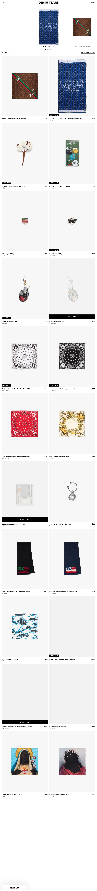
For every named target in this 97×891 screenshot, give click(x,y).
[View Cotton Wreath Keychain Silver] (72, 491)
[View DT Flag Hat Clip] (25, 221)
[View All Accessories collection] (45, 49)
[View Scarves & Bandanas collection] (47, 49)
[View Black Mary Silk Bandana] (25, 761)
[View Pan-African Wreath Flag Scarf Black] (25, 559)
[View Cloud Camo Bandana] (25, 626)
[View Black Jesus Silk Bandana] (72, 761)
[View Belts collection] (48, 49)
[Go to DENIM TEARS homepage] (48, 3)
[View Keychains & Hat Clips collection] (50, 49)
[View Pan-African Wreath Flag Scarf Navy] (72, 559)
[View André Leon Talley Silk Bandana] (25, 86)
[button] (14, 888)
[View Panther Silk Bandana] (72, 694)
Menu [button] (93, 3)
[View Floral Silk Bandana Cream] (72, 423)
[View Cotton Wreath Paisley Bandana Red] (25, 423)
